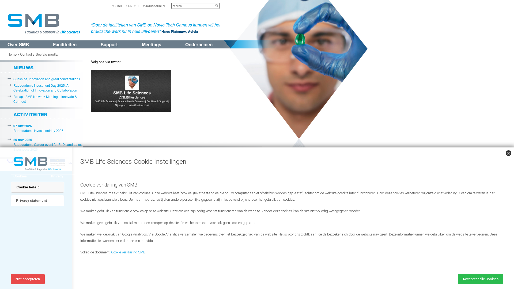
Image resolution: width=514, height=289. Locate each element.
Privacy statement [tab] (31, 201)
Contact (26, 54)
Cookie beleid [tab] (28, 187)
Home (12, 54)
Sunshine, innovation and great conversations (46, 79)
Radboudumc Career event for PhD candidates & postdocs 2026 (47, 144)
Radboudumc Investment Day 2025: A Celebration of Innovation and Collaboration (45, 87)
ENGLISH (116, 6)
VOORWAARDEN (154, 6)
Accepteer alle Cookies (480, 279)
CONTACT (132, 6)
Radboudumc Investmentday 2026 (38, 128)
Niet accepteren (28, 279)
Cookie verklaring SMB (128, 252)
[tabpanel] (289, 224)
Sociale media (47, 54)
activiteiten (30, 113)
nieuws (23, 67)
